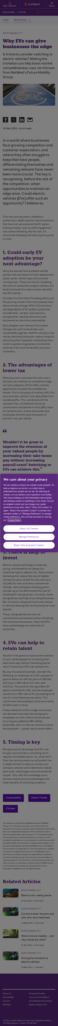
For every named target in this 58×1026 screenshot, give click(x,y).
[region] (29, 513)
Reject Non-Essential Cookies (29, 545)
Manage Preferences (29, 537)
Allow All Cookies (29, 528)
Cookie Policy (14, 520)
